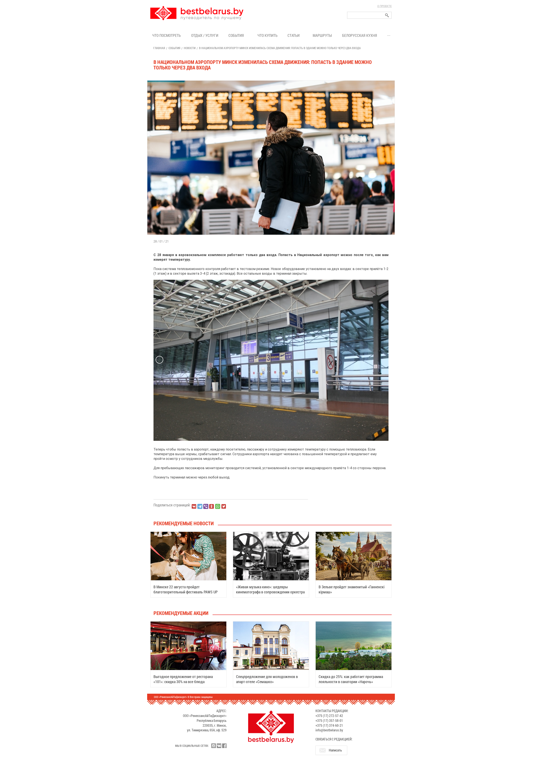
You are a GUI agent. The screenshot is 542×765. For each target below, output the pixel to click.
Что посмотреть (166, 35)
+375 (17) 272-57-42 (329, 715)
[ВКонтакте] (193, 506)
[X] (223, 506)
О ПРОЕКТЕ (384, 6)
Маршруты (322, 35)
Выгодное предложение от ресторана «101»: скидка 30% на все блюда (183, 679)
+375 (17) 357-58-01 (329, 720)
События (237, 35)
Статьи (294, 35)
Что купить (267, 35)
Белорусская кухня (359, 35)
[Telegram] (199, 506)
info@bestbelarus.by (329, 730)
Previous (159, 360)
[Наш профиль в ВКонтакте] (219, 745)
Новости (189, 48)
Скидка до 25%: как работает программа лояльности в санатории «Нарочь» (351, 679)
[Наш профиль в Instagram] (213, 745)
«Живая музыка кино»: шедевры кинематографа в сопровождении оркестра (270, 589)
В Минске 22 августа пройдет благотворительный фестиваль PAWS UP (185, 589)
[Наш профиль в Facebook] (224, 745)
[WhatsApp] (217, 506)
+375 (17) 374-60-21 (329, 725)
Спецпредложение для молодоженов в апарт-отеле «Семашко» (267, 679)
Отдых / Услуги (204, 35)
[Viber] (205, 506)
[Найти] (387, 15)
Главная (159, 48)
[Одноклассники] (211, 506)
